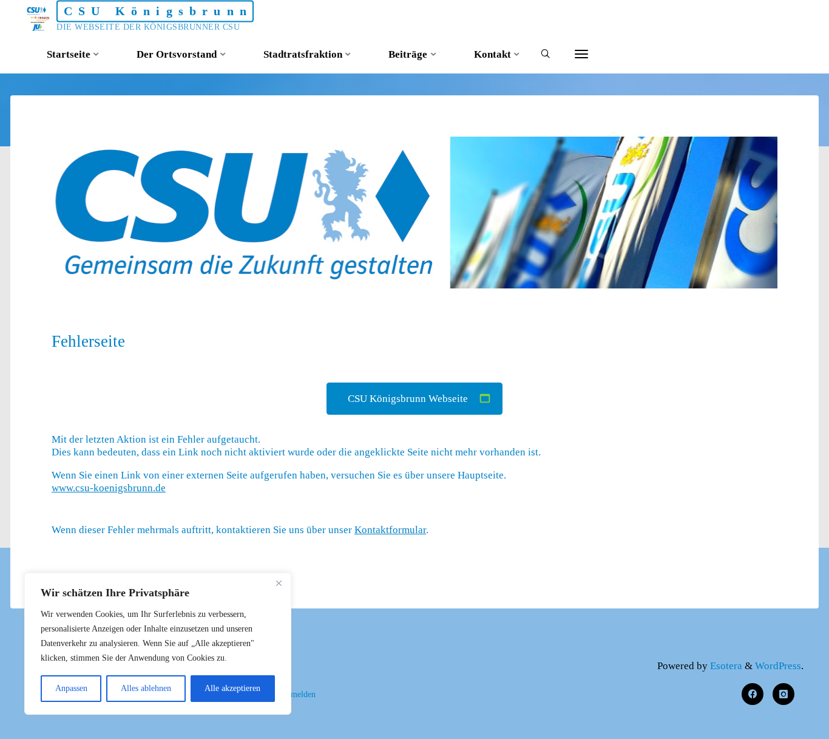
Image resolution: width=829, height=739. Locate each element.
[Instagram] (784, 694)
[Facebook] (753, 694)
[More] (581, 54)
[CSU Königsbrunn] (39, 18)
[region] (157, 644)
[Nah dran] (278, 583)
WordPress (778, 666)
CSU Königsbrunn (158, 11)
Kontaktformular (390, 530)
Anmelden (298, 694)
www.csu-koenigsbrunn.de (109, 488)
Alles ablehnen (146, 688)
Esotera (725, 666)
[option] (414, 212)
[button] (402, 271)
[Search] (545, 55)
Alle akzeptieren (232, 688)
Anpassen (71, 688)
